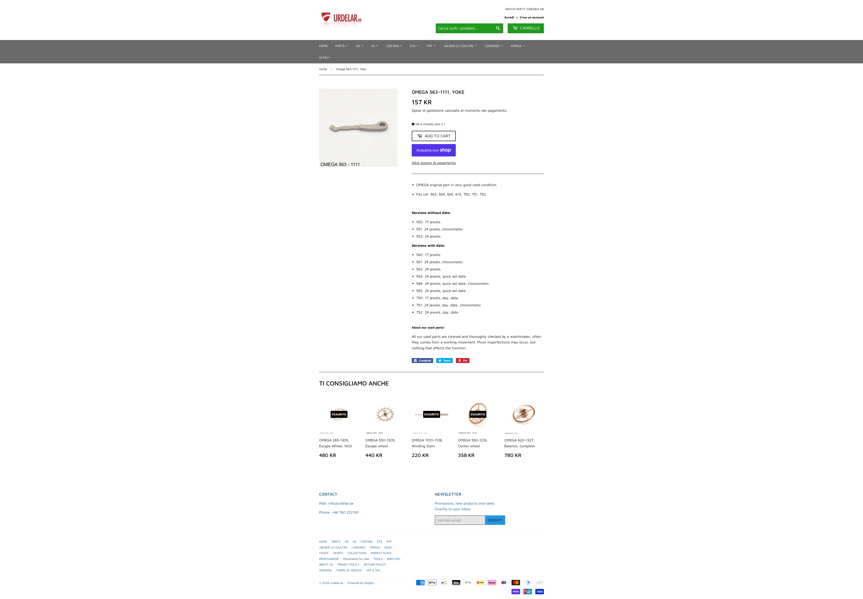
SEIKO (388, 547)
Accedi (509, 17)
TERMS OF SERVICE (349, 570)
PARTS (340, 46)
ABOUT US (326, 564)
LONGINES (492, 46)
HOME (323, 46)
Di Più (323, 57)
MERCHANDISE (329, 559)
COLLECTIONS (357, 553)
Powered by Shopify (361, 583)
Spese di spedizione (428, 110)
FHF (430, 46)
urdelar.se (336, 583)
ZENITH (338, 553)
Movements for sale (356, 559)
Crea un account (532, 17)
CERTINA (393, 46)
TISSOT (324, 553)
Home (323, 69)
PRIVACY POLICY (348, 564)
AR (358, 46)
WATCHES (393, 559)
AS (373, 46)
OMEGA (517, 46)
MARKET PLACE (381, 553)
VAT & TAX (373, 570)
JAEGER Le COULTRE (459, 46)
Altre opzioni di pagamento (434, 163)
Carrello (529, 28)
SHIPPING (325, 570)
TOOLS (378, 559)
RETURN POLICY (375, 564)
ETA (413, 46)
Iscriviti (495, 520)
